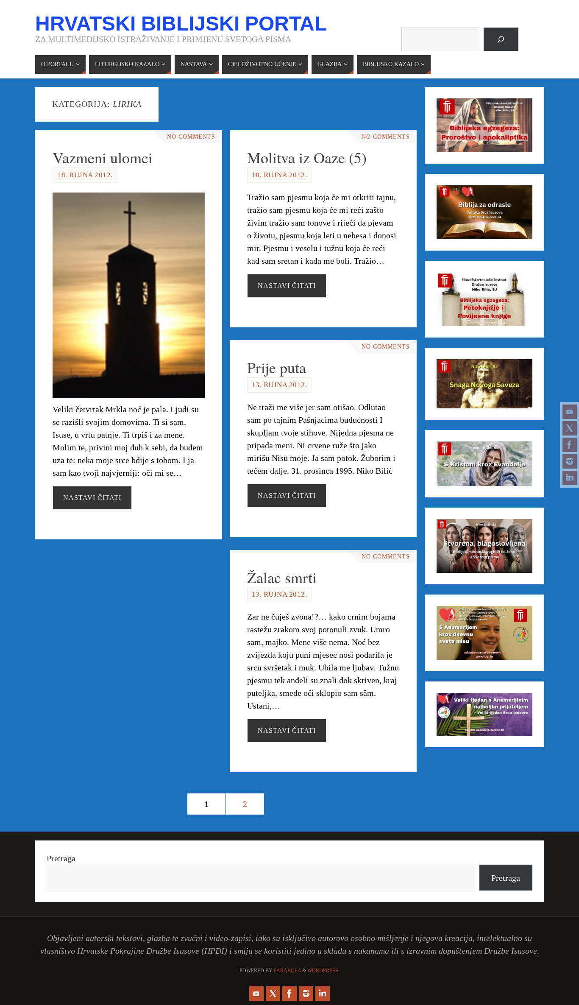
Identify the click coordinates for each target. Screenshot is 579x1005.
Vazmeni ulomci (103, 157)
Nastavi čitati (92, 497)
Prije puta (276, 367)
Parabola (287, 971)
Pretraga (61, 858)
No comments (191, 137)
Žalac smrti (282, 577)
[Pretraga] (501, 39)
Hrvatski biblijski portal (181, 24)
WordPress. (323, 971)
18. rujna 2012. (85, 175)
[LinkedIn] (569, 478)
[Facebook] (569, 445)
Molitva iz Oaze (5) (307, 157)
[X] (569, 428)
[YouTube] (569, 412)
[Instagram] (569, 461)
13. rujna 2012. (279, 385)
